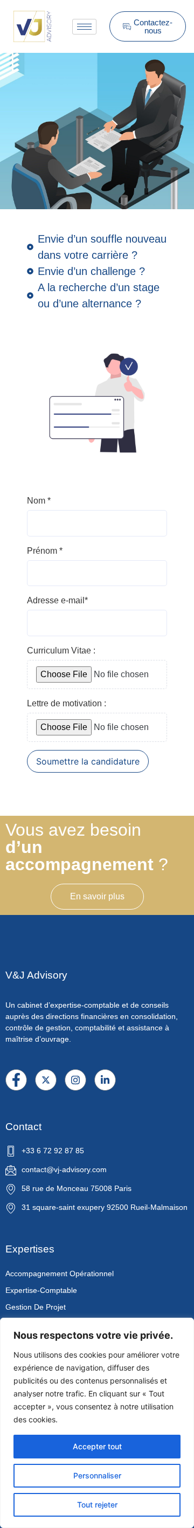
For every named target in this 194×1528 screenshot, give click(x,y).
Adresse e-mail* (57, 600)
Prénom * (45, 550)
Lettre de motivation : (66, 703)
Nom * (39, 500)
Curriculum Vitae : (61, 650)
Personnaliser (97, 1475)
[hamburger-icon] (84, 27)
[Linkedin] (105, 1080)
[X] (46, 1080)
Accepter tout (97, 1446)
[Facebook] (16, 1080)
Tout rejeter (97, 1504)
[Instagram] (75, 1080)
